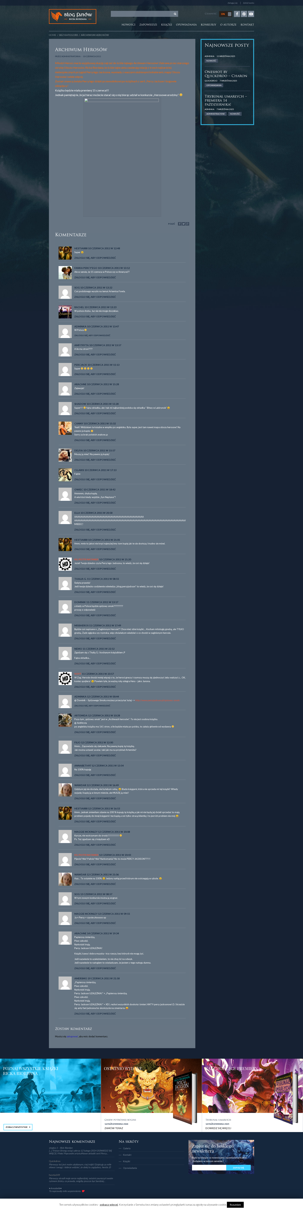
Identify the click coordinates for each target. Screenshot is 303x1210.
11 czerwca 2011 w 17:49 (105, 625)
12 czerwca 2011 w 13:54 (108, 765)
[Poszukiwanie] (175, 14)
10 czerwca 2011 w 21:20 (115, 559)
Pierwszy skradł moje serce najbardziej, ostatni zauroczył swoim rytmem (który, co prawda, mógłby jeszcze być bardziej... (81, 1179)
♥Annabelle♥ (55, 1188)
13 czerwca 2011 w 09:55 (114, 913)
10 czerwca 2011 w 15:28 (103, 384)
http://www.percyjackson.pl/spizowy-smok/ (157, 700)
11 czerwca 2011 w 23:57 (98, 673)
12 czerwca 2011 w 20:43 (115, 854)
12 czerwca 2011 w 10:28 (104, 715)
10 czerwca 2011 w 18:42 (99, 489)
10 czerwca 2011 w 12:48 (104, 248)
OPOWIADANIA (213, 85)
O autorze (228, 25)
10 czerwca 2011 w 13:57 (105, 345)
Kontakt (247, 25)
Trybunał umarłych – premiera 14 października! (226, 100)
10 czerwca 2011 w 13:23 (100, 307)
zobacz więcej (109, 1204)
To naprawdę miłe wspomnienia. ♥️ (66, 1191)
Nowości (128, 25)
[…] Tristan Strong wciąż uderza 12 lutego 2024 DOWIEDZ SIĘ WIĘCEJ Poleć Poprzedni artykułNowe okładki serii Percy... (80, 1152)
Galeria (126, 1148)
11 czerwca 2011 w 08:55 (103, 578)
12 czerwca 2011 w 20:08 (114, 831)
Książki (166, 25)
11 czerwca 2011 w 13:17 (102, 602)
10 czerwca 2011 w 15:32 (100, 423)
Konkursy (208, 25)
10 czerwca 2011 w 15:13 (103, 364)
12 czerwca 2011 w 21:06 (103, 874)
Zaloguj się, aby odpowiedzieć (95, 257)
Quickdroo (211, 80)
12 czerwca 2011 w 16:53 (104, 808)
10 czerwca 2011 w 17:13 (100, 470)
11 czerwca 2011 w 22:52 (99, 648)
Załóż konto (248, 3)
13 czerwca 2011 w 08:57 (96, 894)
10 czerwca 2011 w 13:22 (96, 287)
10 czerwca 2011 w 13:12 (114, 267)
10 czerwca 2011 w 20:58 (96, 512)
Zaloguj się (232, 3)
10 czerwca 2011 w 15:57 (99, 450)
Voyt (77, 673)
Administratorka (71, 56)
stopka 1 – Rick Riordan (60, 1147)
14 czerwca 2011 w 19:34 (103, 933)
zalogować (72, 1036)
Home (52, 34)
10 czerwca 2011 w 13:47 (103, 326)
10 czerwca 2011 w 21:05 (104, 539)
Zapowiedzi (148, 25)
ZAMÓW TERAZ (114, 1128)
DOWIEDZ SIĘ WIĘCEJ (218, 1128)
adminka (209, 56)
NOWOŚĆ (211, 60)
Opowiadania (186, 25)
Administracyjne (215, 113)
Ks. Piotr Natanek (86, 559)
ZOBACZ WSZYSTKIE (17, 1127)
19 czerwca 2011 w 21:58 (104, 978)
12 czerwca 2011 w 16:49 (103, 785)
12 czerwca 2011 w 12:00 (97, 742)
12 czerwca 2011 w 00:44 (103, 696)
